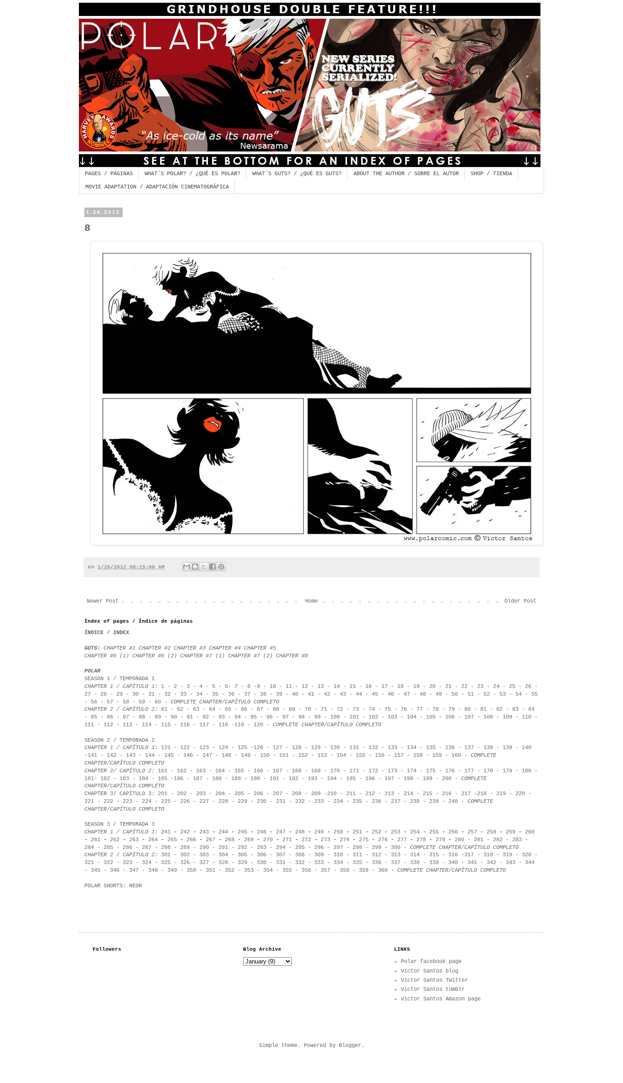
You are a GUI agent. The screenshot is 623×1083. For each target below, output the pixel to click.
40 (295, 694)
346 (114, 870)
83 (515, 709)
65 (228, 709)
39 (279, 694)
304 (223, 855)
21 (448, 686)
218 (482, 794)
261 (95, 840)
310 (338, 855)
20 (432, 686)
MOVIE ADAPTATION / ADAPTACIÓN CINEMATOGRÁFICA (157, 187)
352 (229, 870)
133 (392, 748)
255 (434, 832)
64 (212, 709)
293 (261, 847)
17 (384, 686)
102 (373, 717)
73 (356, 709)
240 (453, 801)
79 (451, 709)
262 (114, 840)
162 (182, 771)
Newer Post (103, 601)
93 (221, 717)
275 (364, 840)
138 (488, 748)
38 (263, 694)
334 (336, 862)
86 (110, 717)
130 (335, 748)
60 (158, 702)
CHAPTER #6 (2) (154, 656)
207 (277, 794)
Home (311, 601)
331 (281, 862)
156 (379, 755)
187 (197, 779)
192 (293, 779)
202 (180, 794)
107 (469, 717)
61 (164, 709)
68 (276, 709)
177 (469, 771)
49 (440, 694)
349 (172, 870)
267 (210, 840)
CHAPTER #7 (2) (250, 656)
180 (526, 771)
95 (253, 717)
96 (269, 717)
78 (435, 709)
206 (258, 794)
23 (480, 686)
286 (127, 847)
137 (469, 748)
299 (376, 847)
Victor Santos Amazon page (441, 999)
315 (434, 855)
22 (464, 686)
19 (416, 686)
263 (134, 840)
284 (89, 847)
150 (265, 755)
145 (169, 755)
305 (242, 855)
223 (127, 801)
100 (335, 717)
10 (273, 686)
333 (317, 862)
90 (174, 717)
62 (180, 709)
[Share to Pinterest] (221, 566)
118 (223, 725)
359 (364, 870)
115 (166, 725)
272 (306, 840)
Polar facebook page (431, 961)
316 (453, 855)
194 (332, 779)
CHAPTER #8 (292, 656)
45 (375, 694)
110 (525, 717)
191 (274, 779)
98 (301, 717)
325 (166, 862)
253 (395, 832)
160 (456, 755)
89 (158, 717)
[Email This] (186, 566)
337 (395, 862)
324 (146, 862)
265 (172, 840)
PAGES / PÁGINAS (109, 174)
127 (277, 748)
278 (421, 840)
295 (300, 847)
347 (134, 870)
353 (247, 870)
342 (491, 862)
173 (392, 771)
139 (507, 748)
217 (466, 794)
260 (530, 832)
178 (488, 771)
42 (328, 694)
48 (423, 694)
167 (277, 771)
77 (419, 709)
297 (338, 847)
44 (359, 694)
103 (392, 717)
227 (204, 801)
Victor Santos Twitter (434, 980)
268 (229, 840)
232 (300, 801)
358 (344, 870)
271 (285, 840)
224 (146, 801)
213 (390, 794)
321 (89, 862)
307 (281, 855)
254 (415, 832)
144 (150, 755)
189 (236, 779)
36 (233, 694)
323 (127, 862)
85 (94, 717)
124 (223, 748)
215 (427, 794)
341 (472, 862)
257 (472, 832)
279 (440, 840)
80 (467, 709)
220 (520, 794)
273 (325, 840)
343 (512, 862)
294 (281, 847)
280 (459, 840)
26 (528, 686)
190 (255, 779)
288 (166, 847)
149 (245, 755)
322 (108, 862)
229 (242, 801)
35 (215, 694)
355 (287, 870)
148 (226, 755)
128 (296, 748)
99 (317, 717)
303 (204, 855)
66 (244, 709)
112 (108, 725)
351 (208, 870)
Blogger (350, 1045)
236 (376, 801)
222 (106, 801)
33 (183, 694)
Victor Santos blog (429, 971)
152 (304, 755)
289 (185, 847)
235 (357, 801)
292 (242, 847)
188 (217, 779)
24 (496, 686)
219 (501, 794)
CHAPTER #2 (156, 648)
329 (242, 862)
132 (373, 748)
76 (405, 709)
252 (376, 832)
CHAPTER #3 (190, 648)
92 (205, 717)
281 (478, 840)
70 (308, 709)
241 (166, 832)
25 (512, 686)
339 (434, 862)
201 (162, 794)
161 (162, 771)
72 (340, 709)
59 (142, 702)
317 (469, 855)
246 (261, 832)
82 (499, 709)
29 (119, 694)
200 (447, 779)
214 (408, 794)
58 (127, 702)
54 (518, 694)
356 (306, 870)
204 (220, 794)
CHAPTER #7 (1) (204, 656)
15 (354, 686)
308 (300, 855)
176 (450, 771)
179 (505, 771)
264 (153, 840)
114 (146, 725)
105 (431, 717)
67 (258, 709)
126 (258, 748)
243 (204, 832)
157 (399, 755)
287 (146, 847)
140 (526, 748)
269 (249, 840)
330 (261, 862)
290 (204, 847)
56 (94, 702)
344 (530, 862)
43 (343, 694)
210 (332, 794)
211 (351, 794)
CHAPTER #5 (260, 648)
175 (431, 771)
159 (438, 755)
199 (427, 779)
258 (491, 832)
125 (242, 748)
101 (354, 717)
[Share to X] (203, 566)
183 (124, 779)
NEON (135, 886)
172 (375, 771)
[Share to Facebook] (212, 566)
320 (526, 855)
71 (322, 709)
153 (322, 755)
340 (451, 862)
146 (188, 755)
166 (258, 771)
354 (268, 870)
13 (320, 686)
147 (207, 755)
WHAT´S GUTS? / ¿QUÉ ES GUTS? (297, 174)
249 (319, 832)
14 (336, 686)
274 (344, 840)
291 (223, 847)
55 (534, 694)
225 (166, 801)
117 (204, 725)
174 (411, 771)
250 (338, 832)
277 (402, 840)
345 (95, 870)
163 (201, 771)
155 (360, 755)
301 (166, 855)
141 (92, 755)
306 (261, 855)
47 (407, 694)
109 (507, 717)
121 (166, 748)
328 (223, 862)
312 (376, 855)
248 (300, 832)
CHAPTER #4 (225, 648)
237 (395, 801)
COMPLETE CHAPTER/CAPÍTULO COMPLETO (225, 702)
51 (470, 694)
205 (237, 794)
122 (185, 748)
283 (517, 840)
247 (281, 832)
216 (445, 794)
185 (162, 779)
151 (284, 755)
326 (185, 862)
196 (370, 779)
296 (319, 847)
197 (389, 779)
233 (319, 801)
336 (376, 862)
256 (453, 832)
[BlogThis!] (195, 566)
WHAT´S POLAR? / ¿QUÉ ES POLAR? (192, 174)
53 (502, 694)
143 (130, 755)
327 (204, 862)
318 (488, 855)
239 (434, 801)
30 (135, 694)
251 (357, 832)
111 (89, 725)
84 (531, 709)
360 (383, 870)
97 (285, 717)
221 (89, 801)
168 (296, 771)
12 (304, 686)
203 (201, 794)
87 (124, 717)
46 (391, 694)
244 (223, 832)
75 (387, 709)
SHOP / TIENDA (491, 174)
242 (185, 832)
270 (269, 840)
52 (486, 694)
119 (239, 725)
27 (89, 694)
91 (190, 717)
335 (357, 862)
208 (296, 794)
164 (220, 771)
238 (415, 801)
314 (415, 855)
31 (151, 694)
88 (142, 717)
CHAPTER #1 (119, 648)
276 (383, 840)
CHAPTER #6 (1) (106, 656)
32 (167, 694)
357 (325, 870)
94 (237, 717)
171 (354, 771)
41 (311, 694)
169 (316, 771)
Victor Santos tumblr (433, 989)
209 (316, 794)
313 (395, 855)
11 (289, 686)
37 (249, 694)
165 (240, 771)
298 (357, 847)
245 (242, 832)
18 (400, 686)
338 (415, 862)
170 (335, 771)
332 (300, 862)
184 (143, 779)
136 (450, 748)
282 (498, 840)
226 (185, 801)
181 (89, 779)
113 (127, 725)
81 (483, 709)
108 (488, 717)
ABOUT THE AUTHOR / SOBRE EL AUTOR (406, 174)
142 (111, 755)
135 (431, 748)
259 (512, 832)
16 (368, 686)
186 (178, 779)
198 (408, 779)
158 (418, 755)
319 (507, 855)
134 (411, 748)
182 (105, 779)
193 (312, 779)
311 (357, 855)
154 (341, 755)
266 (191, 840)
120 (258, 725)
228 (223, 801)
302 (185, 855)
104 (411, 717)
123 (204, 748)
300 (395, 847)
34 (199, 694)
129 (316, 748)
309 (319, 855)
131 (354, 748)
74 (372, 709)
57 (110, 702)
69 (292, 709)
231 (281, 801)
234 (338, 801)
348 (153, 870)
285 (108, 847)
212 (370, 794)
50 (455, 694)
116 (185, 725)
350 (191, 870)
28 (103, 694)
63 (196, 709)
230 (261, 801)
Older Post (520, 601)
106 (450, 717)
